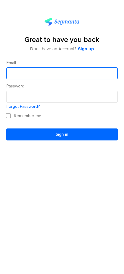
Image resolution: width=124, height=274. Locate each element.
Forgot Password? (23, 106)
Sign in (62, 134)
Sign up (86, 49)
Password (15, 86)
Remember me (27, 116)
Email (11, 63)
